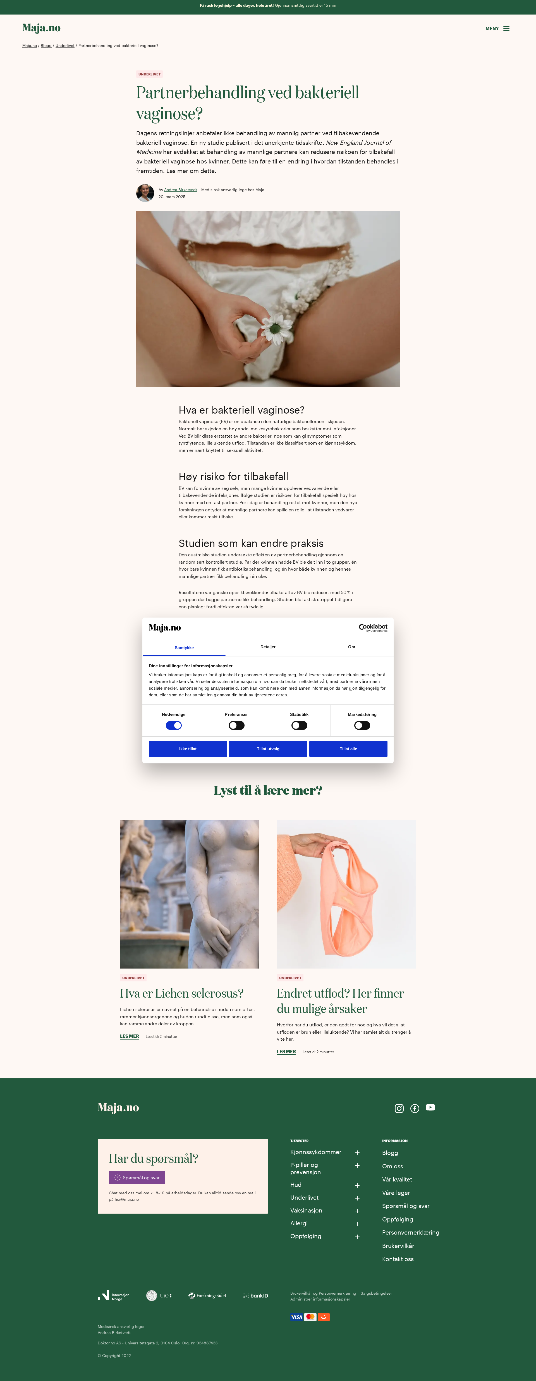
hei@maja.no (127, 1199)
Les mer (129, 1036)
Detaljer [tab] (268, 646)
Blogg (46, 45)
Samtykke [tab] (184, 647)
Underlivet (65, 45)
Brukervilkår (398, 1245)
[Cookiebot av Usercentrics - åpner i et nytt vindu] (363, 628)
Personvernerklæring (410, 1232)
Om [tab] (351, 646)
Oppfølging (397, 1219)
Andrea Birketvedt (180, 189)
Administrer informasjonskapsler (320, 1299)
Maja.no (29, 45)
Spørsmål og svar (406, 1205)
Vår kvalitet (397, 1179)
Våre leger (396, 1192)
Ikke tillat (188, 748)
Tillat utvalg (268, 748)
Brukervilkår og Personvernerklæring (323, 1293)
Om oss (392, 1165)
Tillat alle (348, 748)
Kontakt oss (398, 1258)
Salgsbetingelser (376, 1293)
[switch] (237, 725)
